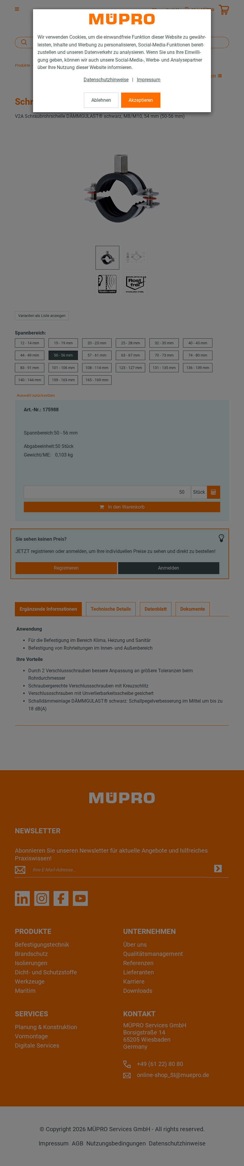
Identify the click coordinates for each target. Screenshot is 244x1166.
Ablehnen (101, 100)
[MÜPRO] (122, 19)
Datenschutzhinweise (106, 79)
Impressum (148, 79)
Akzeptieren (141, 100)
